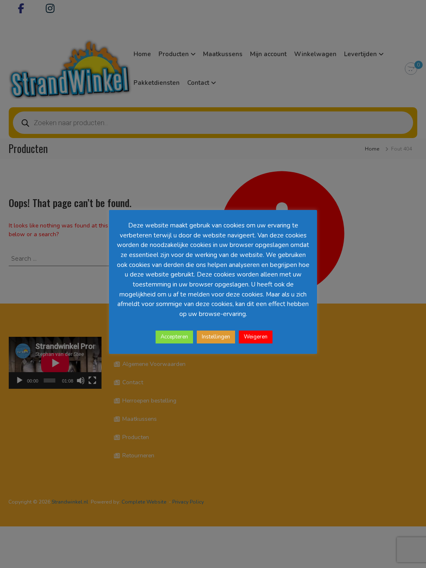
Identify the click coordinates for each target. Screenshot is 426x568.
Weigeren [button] (255, 337)
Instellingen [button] (216, 337)
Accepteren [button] (174, 337)
